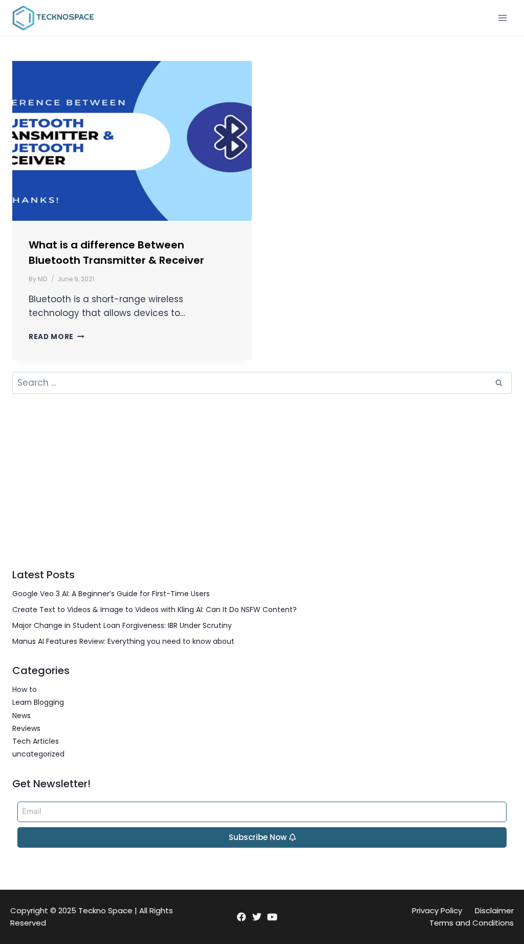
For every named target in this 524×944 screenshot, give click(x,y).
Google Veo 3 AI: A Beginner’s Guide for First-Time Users (111, 594)
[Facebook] (241, 916)
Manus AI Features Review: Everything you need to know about (123, 641)
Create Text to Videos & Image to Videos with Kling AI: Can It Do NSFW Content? (154, 609)
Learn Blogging (38, 702)
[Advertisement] (262, 480)
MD (42, 279)
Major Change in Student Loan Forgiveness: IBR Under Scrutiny (122, 625)
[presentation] (132, 141)
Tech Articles (35, 741)
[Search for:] (262, 383)
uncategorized (38, 754)
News (21, 715)
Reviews (26, 728)
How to (24, 689)
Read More (56, 337)
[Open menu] (502, 18)
